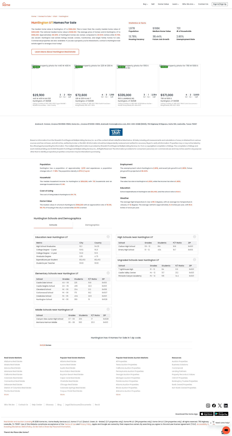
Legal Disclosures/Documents (78, 404)
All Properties (121, 361)
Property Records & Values (183, 374)
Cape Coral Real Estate (70, 378)
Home (33, 16)
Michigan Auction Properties (128, 378)
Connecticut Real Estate (14, 381)
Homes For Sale (44, 16)
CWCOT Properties (180, 378)
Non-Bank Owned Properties (184, 388)
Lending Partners (179, 371)
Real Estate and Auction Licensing (18, 421)
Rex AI (97, 404)
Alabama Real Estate (13, 361)
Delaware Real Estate (13, 384)
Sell (152, 4)
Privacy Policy (85, 424)
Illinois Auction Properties (126, 388)
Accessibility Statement (207, 424)
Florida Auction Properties (127, 381)
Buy (144, 4)
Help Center (37, 404)
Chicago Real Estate (69, 384)
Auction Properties (180, 361)
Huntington (63, 16)
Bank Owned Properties (182, 384)
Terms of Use (70, 424)
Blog (59, 404)
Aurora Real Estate (68, 364)
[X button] (220, 405)
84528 (43, 345)
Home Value (163, 4)
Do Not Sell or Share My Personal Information (51, 427)
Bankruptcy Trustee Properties (185, 381)
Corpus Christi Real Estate (71, 391)
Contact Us (203, 4)
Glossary (50, 404)
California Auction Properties (128, 368)
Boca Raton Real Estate (70, 371)
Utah (55, 16)
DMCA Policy (27, 427)
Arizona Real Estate (12, 368)
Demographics (92, 225)
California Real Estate (13, 374)
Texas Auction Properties (126, 364)
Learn (174, 4)
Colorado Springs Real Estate (72, 388)
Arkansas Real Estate (13, 371)
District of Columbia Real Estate (17, 388)
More (6, 394)
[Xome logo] (6, 3)
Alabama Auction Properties (128, 391)
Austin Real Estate (67, 368)
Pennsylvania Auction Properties (130, 371)
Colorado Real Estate (13, 378)
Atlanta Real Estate (68, 361)
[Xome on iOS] (207, 414)
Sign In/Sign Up (219, 4)
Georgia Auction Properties (127, 374)
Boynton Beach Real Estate (71, 374)
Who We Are (187, 4)
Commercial (177, 368)
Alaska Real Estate (12, 364)
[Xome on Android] (221, 414)
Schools (53, 225)
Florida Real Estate (12, 391)
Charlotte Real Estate (69, 381)
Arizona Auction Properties (127, 384)
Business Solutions (180, 364)
